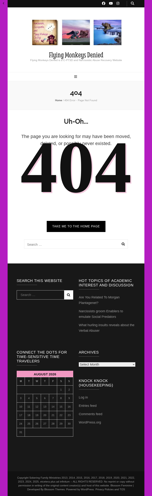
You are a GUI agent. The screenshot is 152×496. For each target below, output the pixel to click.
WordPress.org (90, 422)
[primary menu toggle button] (76, 77)
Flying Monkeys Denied (76, 54)
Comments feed (90, 414)
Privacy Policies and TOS (110, 489)
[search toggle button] (132, 3)
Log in (83, 397)
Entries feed (88, 406)
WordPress (87, 489)
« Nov (3, 3)
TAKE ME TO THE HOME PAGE (76, 226)
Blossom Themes (54, 489)
